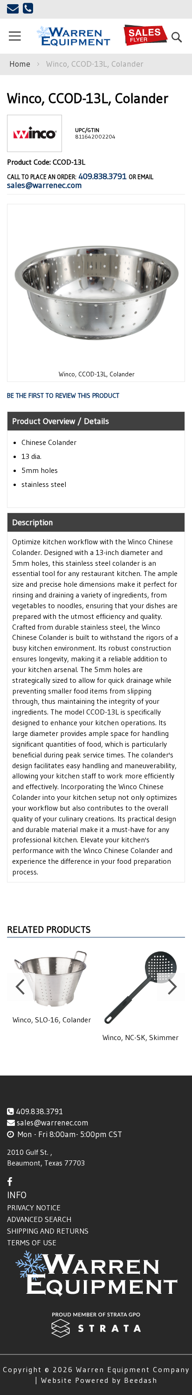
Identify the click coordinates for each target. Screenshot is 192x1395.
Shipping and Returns (48, 1230)
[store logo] (73, 36)
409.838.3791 (102, 176)
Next (171, 987)
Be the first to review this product (63, 395)
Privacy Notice (34, 1207)
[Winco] (34, 144)
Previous (21, 987)
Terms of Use (31, 1242)
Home (19, 64)
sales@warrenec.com (44, 185)
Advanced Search (39, 1219)
